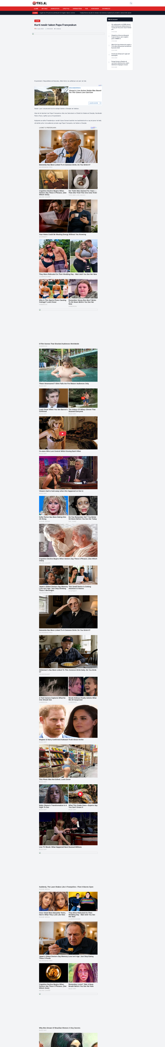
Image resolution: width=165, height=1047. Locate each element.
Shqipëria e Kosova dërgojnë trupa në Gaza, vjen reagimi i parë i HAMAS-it (120, 37)
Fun (86, 8)
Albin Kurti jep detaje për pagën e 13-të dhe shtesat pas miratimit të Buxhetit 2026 (121, 46)
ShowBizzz (106, 8)
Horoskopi (95, 8)
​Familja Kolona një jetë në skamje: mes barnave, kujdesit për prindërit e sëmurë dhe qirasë (90, 12)
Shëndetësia (77, 8)
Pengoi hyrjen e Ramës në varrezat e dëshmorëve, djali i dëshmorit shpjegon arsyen (120, 63)
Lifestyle (66, 8)
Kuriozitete (55, 8)
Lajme (36, 8)
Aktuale (44, 8)
